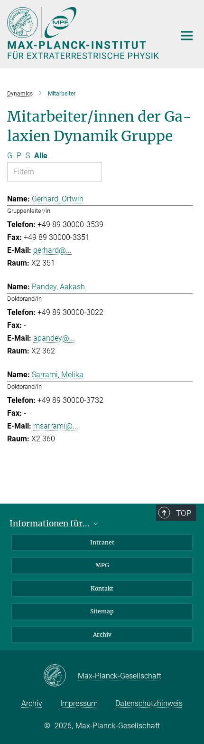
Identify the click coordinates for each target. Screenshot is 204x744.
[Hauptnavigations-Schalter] (186, 35)
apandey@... (54, 338)
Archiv (102, 634)
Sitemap (102, 611)
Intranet (102, 542)
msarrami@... (55, 425)
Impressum (79, 703)
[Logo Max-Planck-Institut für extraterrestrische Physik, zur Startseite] (84, 33)
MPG (102, 565)
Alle (40, 155)
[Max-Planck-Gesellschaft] (60, 676)
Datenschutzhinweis (149, 703)
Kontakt (102, 588)
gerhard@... (52, 250)
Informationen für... (50, 523)
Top (183, 513)
